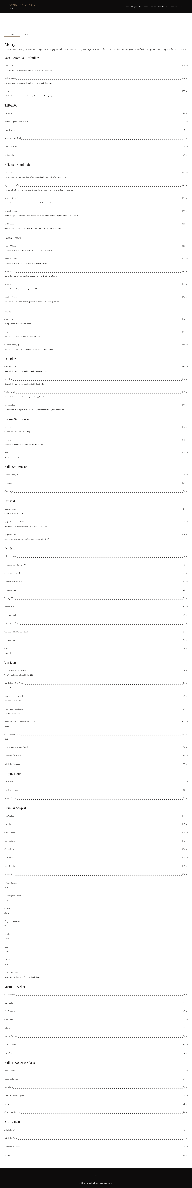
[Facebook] (182, 7)
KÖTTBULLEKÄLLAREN (22, 5)
